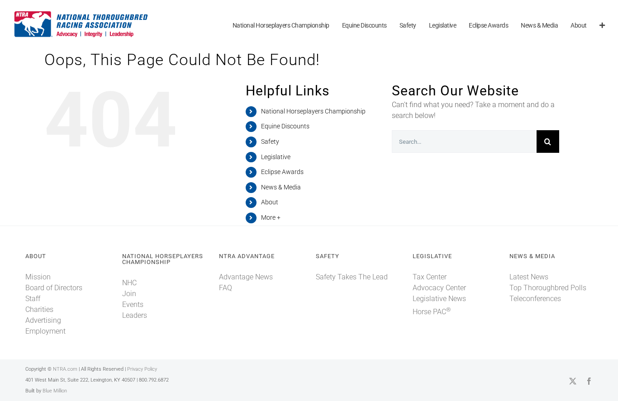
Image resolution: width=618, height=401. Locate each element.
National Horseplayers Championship (313, 111)
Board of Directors (53, 287)
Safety (270, 141)
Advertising (43, 320)
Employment (45, 331)
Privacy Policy (142, 369)
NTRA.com (65, 369)
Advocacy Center (439, 287)
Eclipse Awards (282, 171)
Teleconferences (535, 298)
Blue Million (55, 391)
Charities (39, 309)
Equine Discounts (285, 126)
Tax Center (430, 277)
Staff (32, 298)
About (269, 202)
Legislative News (439, 298)
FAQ (225, 287)
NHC (129, 282)
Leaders (134, 315)
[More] (602, 26)
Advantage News (246, 277)
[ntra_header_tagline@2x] (81, 13)
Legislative (275, 156)
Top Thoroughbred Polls (547, 287)
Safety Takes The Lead (352, 277)
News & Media (281, 187)
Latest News (528, 277)
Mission (38, 277)
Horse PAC (432, 311)
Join (129, 293)
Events (132, 304)
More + (270, 217)
